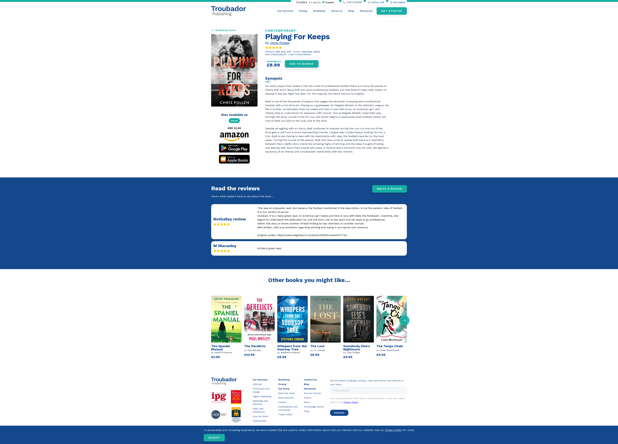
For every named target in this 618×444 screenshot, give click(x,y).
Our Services (285, 10)
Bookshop (319, 10)
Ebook (234, 120)
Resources (366, 10)
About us (336, 10)
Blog (351, 10)
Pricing (303, 10)
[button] (404, 320)
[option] (227, 328)
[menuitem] (285, 10)
